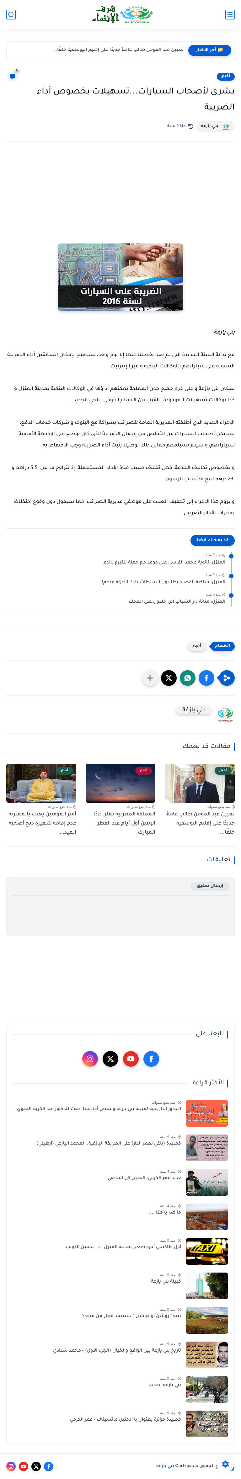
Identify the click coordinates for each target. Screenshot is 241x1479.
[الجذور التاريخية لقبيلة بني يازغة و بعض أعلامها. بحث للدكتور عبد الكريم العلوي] (207, 1113)
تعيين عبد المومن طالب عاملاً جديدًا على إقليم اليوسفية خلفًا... (118, 50)
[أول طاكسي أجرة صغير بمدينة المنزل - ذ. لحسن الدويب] (207, 1251)
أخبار (226, 76)
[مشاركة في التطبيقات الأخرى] (150, 678)
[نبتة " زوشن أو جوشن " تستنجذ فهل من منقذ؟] (207, 1320)
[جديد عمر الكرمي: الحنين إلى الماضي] (207, 1182)
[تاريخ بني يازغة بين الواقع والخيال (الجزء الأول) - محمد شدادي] (207, 1355)
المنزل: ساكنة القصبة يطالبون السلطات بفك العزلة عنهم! (163, 582)
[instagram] (90, 1059)
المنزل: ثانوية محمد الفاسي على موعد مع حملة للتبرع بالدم (164, 562)
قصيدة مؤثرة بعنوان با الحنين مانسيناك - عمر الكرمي (125, 1420)
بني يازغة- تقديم (165, 1385)
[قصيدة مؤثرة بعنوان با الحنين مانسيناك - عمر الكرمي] (207, 1424)
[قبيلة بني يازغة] (207, 1286)
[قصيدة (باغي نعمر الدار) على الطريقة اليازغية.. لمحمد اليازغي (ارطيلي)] (207, 1148)
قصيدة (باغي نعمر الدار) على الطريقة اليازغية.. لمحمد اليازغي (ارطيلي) (108, 1143)
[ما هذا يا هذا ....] (207, 1217)
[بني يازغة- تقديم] (207, 1389)
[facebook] (151, 1059)
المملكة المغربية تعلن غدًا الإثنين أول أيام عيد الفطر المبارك (124, 824)
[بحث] (11, 14)
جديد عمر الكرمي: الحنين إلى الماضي (144, 1178)
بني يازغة (165, 1466)
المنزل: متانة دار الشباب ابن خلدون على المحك (177, 602)
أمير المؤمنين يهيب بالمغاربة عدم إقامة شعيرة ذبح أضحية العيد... (42, 824)
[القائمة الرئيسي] (230, 14)
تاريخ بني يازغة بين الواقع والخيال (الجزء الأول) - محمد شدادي (117, 1351)
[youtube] (131, 1059)
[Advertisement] (120, 201)
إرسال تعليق (210, 886)
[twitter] (110, 1059)
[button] (206, 678)
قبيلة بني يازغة (166, 1281)
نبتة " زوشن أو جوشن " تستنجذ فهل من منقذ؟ (131, 1316)
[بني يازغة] (120, 14)
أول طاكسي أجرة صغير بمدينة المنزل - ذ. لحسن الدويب (123, 1247)
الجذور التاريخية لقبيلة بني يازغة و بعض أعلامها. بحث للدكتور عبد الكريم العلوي (99, 1109)
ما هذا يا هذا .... (164, 1212)
